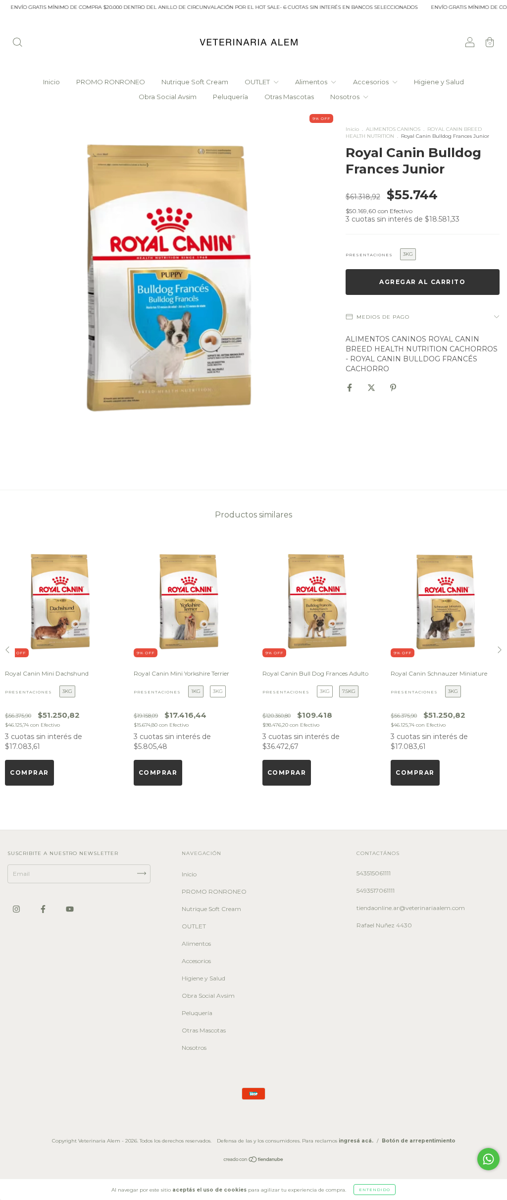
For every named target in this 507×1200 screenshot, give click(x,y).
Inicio (51, 82)
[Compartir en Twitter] (372, 387)
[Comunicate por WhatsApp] (488, 1159)
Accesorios (371, 82)
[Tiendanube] (254, 1160)
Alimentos (312, 82)
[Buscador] (17, 43)
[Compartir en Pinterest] (393, 387)
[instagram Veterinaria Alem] (17, 909)
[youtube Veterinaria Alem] (70, 909)
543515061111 (373, 873)
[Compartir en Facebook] (350, 387)
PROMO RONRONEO (110, 82)
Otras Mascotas (289, 97)
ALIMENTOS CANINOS (393, 129)
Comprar (29, 772)
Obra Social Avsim (168, 97)
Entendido (374, 1189)
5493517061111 (375, 890)
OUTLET (258, 82)
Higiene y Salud (439, 82)
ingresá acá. (356, 1141)
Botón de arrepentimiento (419, 1141)
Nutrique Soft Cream (194, 82)
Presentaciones (369, 254)
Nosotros (345, 97)
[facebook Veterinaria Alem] (43, 909)
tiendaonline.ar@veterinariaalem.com (410, 908)
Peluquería (230, 97)
